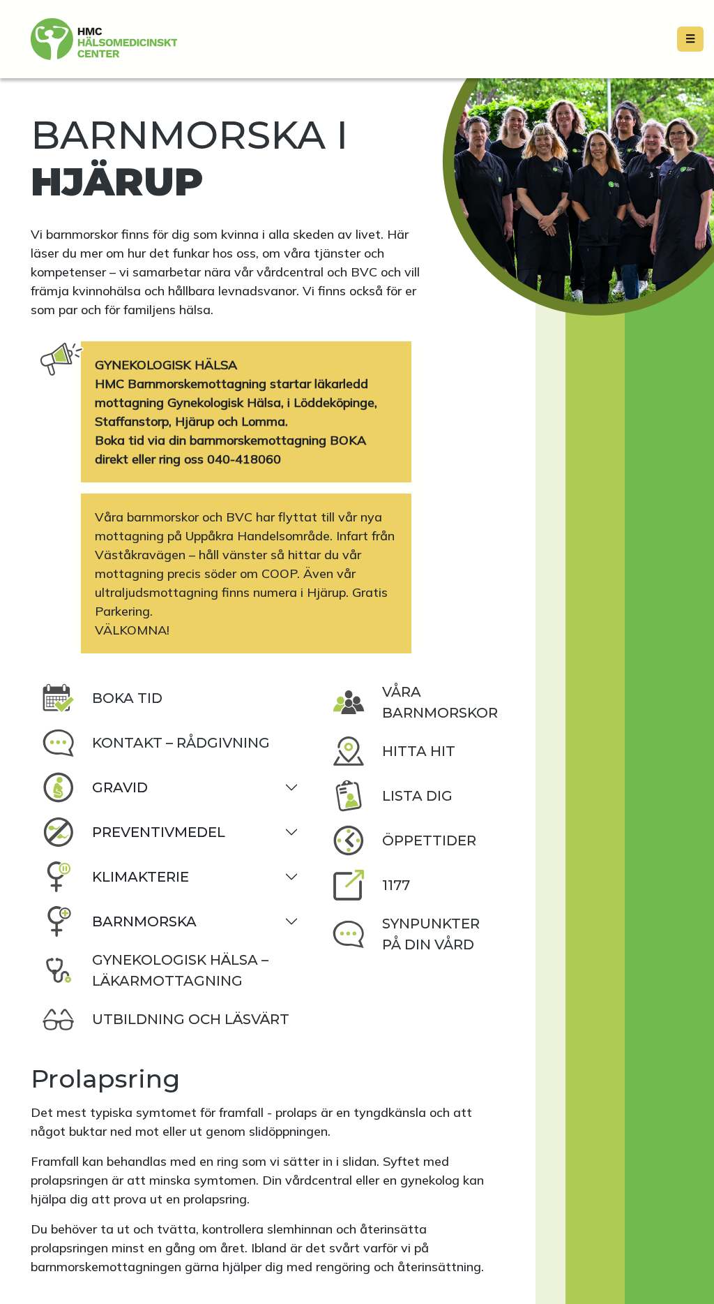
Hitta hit (418, 751)
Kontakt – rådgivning (181, 742)
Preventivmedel (158, 832)
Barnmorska (144, 921)
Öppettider (429, 840)
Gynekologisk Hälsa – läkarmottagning (180, 970)
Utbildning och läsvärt (190, 1019)
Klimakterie (140, 876)
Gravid (120, 787)
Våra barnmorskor (440, 702)
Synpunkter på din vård (431, 934)
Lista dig (417, 795)
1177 (396, 885)
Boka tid (127, 698)
